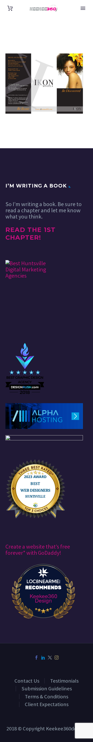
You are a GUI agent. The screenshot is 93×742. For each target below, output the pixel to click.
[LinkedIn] (43, 657)
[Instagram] (57, 657)
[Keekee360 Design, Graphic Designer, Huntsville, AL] (24, 327)
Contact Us (26, 680)
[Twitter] (50, 657)
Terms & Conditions (46, 696)
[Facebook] (36, 657)
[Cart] (10, 8)
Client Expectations (46, 704)
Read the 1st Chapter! (30, 233)
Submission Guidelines (46, 688)
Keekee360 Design (43, 598)
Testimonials (64, 680)
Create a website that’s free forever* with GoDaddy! (37, 549)
